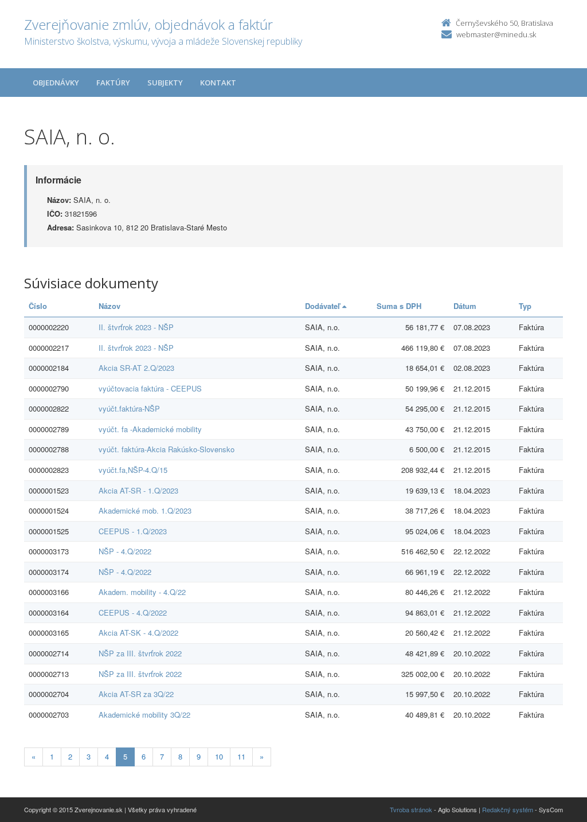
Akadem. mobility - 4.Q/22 (142, 591)
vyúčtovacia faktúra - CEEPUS (150, 388)
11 (241, 756)
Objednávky (56, 82)
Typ (525, 305)
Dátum (464, 305)
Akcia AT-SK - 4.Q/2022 (138, 632)
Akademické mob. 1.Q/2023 (145, 510)
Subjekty (165, 82)
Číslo (38, 305)
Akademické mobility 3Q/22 (144, 714)
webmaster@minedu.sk (496, 34)
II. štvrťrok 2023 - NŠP (136, 327)
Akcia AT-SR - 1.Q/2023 (138, 490)
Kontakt (218, 82)
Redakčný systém (507, 809)
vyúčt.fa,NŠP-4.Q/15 (133, 469)
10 (219, 756)
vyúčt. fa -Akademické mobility (150, 429)
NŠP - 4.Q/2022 (125, 551)
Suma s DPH (399, 305)
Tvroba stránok (411, 809)
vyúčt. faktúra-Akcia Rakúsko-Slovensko (166, 449)
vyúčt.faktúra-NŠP (129, 408)
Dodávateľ (323, 305)
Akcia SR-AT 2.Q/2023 (136, 367)
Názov (109, 305)
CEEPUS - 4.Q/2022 (133, 612)
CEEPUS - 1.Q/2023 (133, 531)
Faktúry (113, 82)
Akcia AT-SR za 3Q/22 (136, 693)
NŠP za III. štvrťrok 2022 (140, 653)
